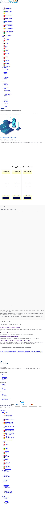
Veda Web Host (17, 406)
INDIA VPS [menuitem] (6, 448)
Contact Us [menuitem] (7, 502)
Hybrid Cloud (5, 72)
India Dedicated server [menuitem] (9, 416)
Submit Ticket (5, 100)
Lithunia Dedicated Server (9, 32)
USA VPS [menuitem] (6, 445)
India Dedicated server (8, 11)
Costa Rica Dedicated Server (25, 352)
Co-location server (6, 77)
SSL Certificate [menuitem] (7, 490)
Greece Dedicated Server (8, 21)
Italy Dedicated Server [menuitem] (9, 420)
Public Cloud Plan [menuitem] (6, 471)
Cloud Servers (4, 377)
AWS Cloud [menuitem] (5, 472)
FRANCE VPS (7, 49)
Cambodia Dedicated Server (5, 352)
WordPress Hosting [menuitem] (8, 491)
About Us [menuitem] (6, 501)
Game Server (5, 85)
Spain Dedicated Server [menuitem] (9, 423)
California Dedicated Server (35, 352)
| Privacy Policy (24, 406)
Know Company (6, 101)
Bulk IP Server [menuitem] (6, 483)
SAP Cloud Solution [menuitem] (7, 476)
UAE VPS (6, 43)
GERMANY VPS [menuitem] (7, 458)
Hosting (5, 88)
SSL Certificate (7, 90)
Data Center (5, 78)
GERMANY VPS (7, 54)
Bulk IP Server (5, 83)
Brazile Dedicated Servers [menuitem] (9, 438)
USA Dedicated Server (8, 9)
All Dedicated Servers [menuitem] (8, 413)
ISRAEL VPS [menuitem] (7, 459)
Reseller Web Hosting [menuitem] (9, 493)
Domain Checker (7, 95)
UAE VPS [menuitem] (6, 447)
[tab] (22, 327)
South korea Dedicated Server (9, 29)
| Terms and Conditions (33, 406)
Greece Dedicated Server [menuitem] (9, 426)
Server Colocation (5, 399)
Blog (6, 106)
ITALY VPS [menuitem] (6, 460)
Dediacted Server (5, 5)
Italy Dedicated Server (8, 15)
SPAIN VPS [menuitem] (6, 449)
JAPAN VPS (6, 47)
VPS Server (4, 36)
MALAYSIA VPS (7, 63)
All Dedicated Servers (8, 8)
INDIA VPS (6, 44)
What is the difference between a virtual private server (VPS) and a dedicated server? (15, 340)
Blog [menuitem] (6, 503)
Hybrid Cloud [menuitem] (6, 474)
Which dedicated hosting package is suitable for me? (9, 336)
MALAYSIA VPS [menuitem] (7, 466)
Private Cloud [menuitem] (6, 475)
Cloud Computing (5, 67)
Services (3, 81)
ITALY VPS (6, 57)
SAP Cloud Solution (6, 74)
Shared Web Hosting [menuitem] (8, 492)
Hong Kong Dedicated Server (9, 31)
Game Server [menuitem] (6, 486)
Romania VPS (7, 60)
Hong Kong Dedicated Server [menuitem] (10, 436)
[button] (2, 3)
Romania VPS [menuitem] (7, 463)
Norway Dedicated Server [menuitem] (9, 427)
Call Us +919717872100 (5, 396)
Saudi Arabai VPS (7, 64)
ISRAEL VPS (6, 56)
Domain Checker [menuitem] (8, 495)
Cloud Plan (5, 79)
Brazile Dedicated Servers (9, 34)
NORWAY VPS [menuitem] (7, 456)
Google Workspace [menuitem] (7, 487)
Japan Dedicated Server (8, 12)
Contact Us (4, 385)
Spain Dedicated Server (8, 18)
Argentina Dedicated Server (15, 351)
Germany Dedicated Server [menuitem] (9, 433)
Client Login (4, 394)
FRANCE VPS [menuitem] (7, 452)
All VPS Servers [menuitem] (7, 443)
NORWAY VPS (7, 53)
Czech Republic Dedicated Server (36, 351)
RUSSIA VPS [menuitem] (7, 444)
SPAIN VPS (6, 46)
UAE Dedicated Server (8, 35)
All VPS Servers (7, 39)
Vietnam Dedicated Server (5, 351)
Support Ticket (4, 395)
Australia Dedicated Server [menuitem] (9, 431)
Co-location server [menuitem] (7, 479)
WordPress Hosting (8, 91)
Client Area (2, 108)
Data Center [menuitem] (6, 480)
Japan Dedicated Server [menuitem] (9, 418)
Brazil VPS (6, 50)
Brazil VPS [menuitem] (6, 453)
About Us (6, 103)
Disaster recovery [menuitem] (7, 477)
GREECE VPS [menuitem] (7, 465)
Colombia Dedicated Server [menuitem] (9, 419)
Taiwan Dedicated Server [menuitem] (9, 430)
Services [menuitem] (3, 482)
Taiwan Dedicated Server (8, 25)
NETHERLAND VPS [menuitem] (8, 469)
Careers (3, 387)
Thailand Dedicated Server (9, 19)
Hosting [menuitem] (5, 488)
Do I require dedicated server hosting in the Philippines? (10, 327)
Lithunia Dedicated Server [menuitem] (9, 437)
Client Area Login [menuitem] (6, 497)
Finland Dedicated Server (8, 24)
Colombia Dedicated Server (9, 14)
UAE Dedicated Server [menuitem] (8, 440)
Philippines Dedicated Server (25, 351)
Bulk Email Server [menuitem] (6, 485)
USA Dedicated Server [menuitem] (8, 415)
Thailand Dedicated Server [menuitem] (9, 425)
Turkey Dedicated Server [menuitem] (9, 422)
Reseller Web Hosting (8, 94)
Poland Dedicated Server (15, 352)
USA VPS (6, 42)
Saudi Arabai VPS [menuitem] (8, 467)
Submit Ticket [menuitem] (6, 498)
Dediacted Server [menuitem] (5, 412)
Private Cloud (5, 73)
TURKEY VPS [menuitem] (7, 455)
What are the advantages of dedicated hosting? (8, 332)
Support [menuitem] (3, 496)
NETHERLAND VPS (7, 66)
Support (3, 96)
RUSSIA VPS (7, 40)
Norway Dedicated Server (9, 22)
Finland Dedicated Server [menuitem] (9, 429)
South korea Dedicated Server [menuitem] (10, 434)
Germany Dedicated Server (9, 28)
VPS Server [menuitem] (4, 441)
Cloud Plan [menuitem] (5, 481)
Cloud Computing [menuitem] (5, 470)
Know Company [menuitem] (6, 499)
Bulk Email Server (6, 84)
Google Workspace (6, 87)
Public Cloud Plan (6, 69)
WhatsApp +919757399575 (6, 398)
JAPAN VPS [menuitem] (7, 451)
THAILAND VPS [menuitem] (7, 462)
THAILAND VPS (7, 59)
